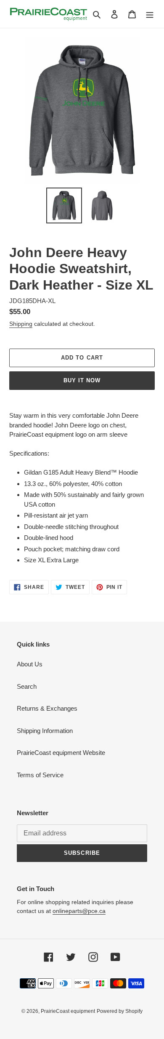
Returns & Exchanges (47, 708)
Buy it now (82, 380)
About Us (29, 664)
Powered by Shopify (120, 1011)
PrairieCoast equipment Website (61, 752)
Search (27, 686)
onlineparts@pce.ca (79, 910)
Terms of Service (40, 775)
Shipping (20, 323)
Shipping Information (45, 730)
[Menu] (150, 14)
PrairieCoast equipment (68, 1011)
